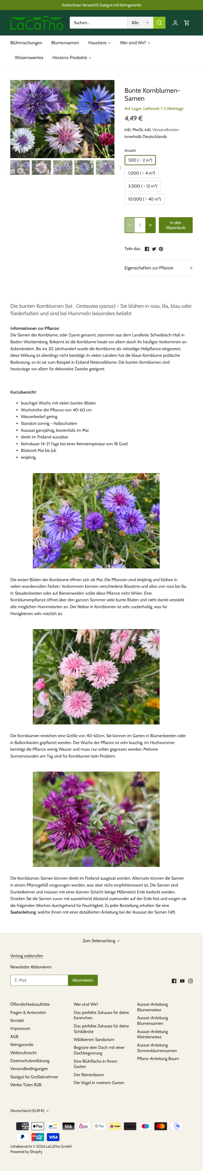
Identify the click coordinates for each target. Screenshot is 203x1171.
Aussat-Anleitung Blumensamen (152, 1020)
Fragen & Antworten (28, 1012)
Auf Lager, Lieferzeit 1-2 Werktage (153, 108)
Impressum (20, 1028)
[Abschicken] (159, 23)
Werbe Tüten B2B (25, 1084)
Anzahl (130, 150)
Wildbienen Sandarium (94, 1039)
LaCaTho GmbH (59, 1146)
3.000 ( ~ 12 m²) (142, 186)
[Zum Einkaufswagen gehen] (187, 22)
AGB (14, 1036)
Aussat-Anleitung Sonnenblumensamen (157, 1048)
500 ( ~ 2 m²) (140, 160)
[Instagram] (190, 980)
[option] (62, 119)
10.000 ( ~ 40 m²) (144, 199)
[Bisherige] (23, 119)
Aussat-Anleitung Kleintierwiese (152, 1034)
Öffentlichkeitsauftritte (30, 1004)
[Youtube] (182, 980)
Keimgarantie (21, 1044)
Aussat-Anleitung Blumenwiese (152, 1007)
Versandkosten (166, 129)
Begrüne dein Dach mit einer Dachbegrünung (99, 1050)
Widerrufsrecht (23, 1052)
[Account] (175, 22)
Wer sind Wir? (86, 1004)
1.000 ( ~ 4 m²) (141, 173)
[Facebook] (174, 980)
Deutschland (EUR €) (27, 1110)
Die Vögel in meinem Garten (99, 1082)
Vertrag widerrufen (26, 955)
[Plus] (150, 225)
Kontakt (17, 1020)
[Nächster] (101, 119)
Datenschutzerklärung (29, 1060)
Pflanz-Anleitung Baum (158, 1058)
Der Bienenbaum (89, 1074)
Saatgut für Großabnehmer (34, 1076)
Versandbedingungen (29, 1068)
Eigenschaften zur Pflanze (148, 267)
